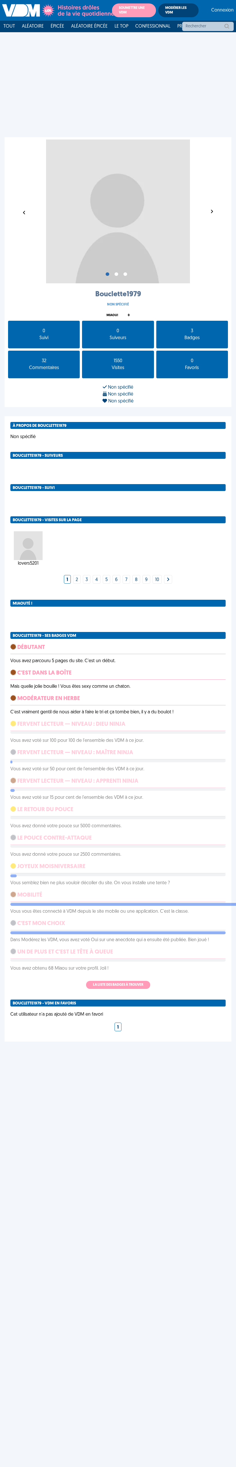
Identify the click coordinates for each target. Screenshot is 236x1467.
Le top (121, 26)
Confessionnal (152, 26)
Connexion (222, 10)
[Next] (168, 579)
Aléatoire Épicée (89, 26)
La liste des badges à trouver (118, 985)
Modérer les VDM (175, 10)
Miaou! (112, 315)
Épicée (57, 26)
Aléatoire (33, 26)
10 (157, 580)
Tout (9, 26)
